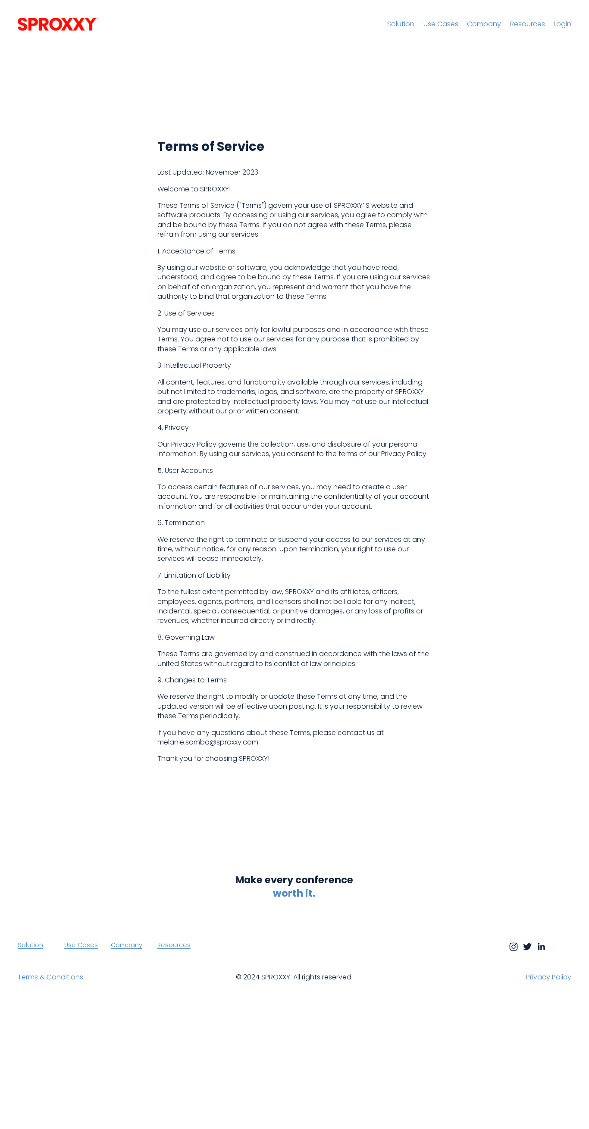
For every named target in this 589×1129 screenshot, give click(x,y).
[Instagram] (513, 946)
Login (562, 24)
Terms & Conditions (50, 977)
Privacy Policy (548, 977)
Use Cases (440, 24)
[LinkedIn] (541, 946)
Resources (527, 24)
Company (484, 24)
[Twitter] (527, 946)
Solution (400, 24)
